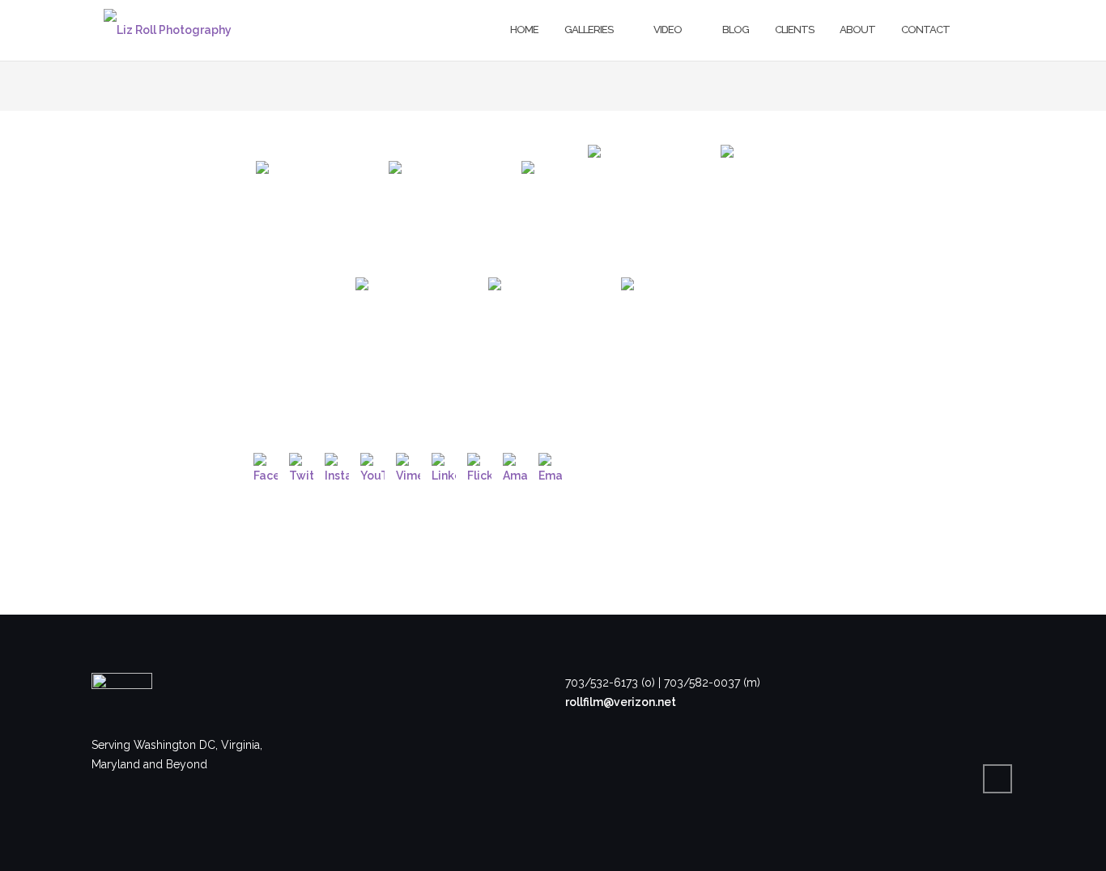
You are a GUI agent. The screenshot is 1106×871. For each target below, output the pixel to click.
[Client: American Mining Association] (652, 209)
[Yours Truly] (785, 209)
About (857, 29)
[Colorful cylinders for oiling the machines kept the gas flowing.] (420, 342)
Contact (925, 29)
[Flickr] (479, 465)
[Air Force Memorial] (553, 209)
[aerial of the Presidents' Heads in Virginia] (686, 342)
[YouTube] (372, 465)
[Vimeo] (408, 465)
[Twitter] (301, 465)
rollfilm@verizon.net (620, 702)
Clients (794, 29)
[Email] (550, 465)
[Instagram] (337, 465)
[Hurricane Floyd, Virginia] (320, 209)
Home (524, 29)
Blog (735, 29)
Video (667, 29)
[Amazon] (515, 465)
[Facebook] (265, 465)
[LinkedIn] (444, 465)
